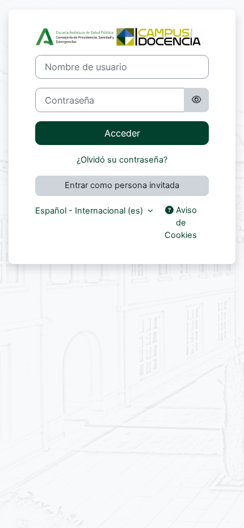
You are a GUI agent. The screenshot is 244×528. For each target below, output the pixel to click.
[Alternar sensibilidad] (196, 100)
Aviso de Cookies (181, 222)
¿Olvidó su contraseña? (122, 160)
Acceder (122, 133)
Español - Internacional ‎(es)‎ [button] (90, 211)
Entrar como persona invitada (122, 185)
